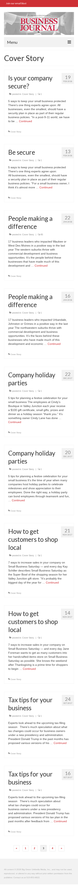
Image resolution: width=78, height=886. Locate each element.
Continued (25, 121)
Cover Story (28, 94)
